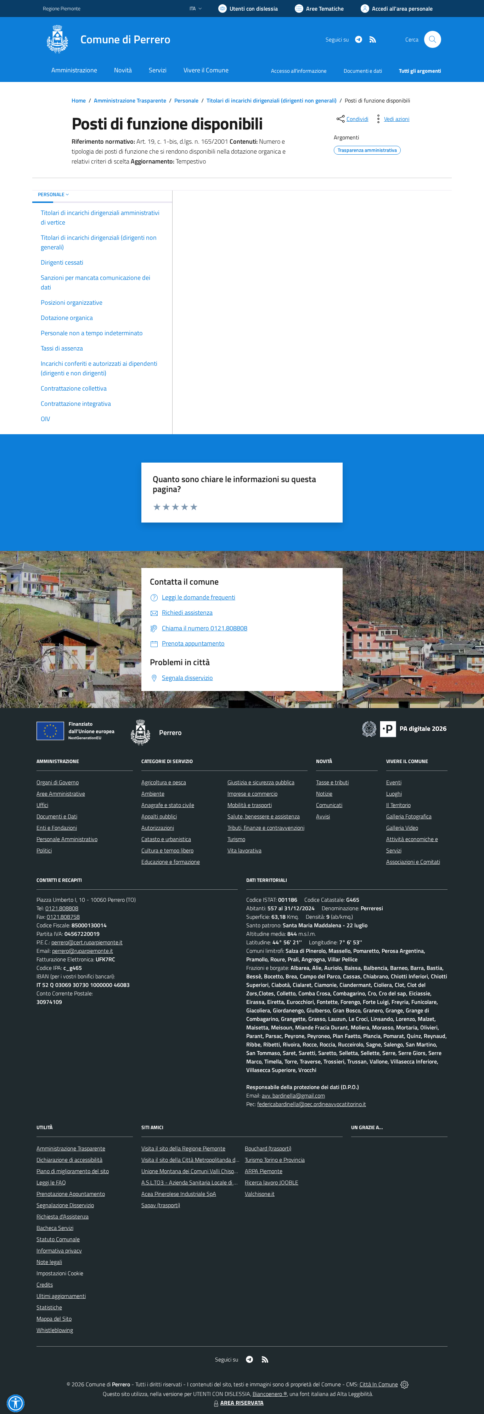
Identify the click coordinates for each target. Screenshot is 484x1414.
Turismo (236, 839)
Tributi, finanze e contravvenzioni (265, 827)
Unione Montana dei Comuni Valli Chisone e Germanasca (208, 1171)
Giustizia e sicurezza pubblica (260, 782)
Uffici (42, 805)
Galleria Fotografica (409, 816)
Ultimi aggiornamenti (61, 1296)
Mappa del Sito (54, 1318)
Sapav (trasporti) (160, 1205)
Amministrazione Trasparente (130, 100)
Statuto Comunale (58, 1239)
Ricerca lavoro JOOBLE (271, 1182)
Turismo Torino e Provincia (275, 1159)
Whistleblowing (54, 1330)
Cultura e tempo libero (167, 850)
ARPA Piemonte (263, 1171)
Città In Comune (379, 1384)
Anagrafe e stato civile (167, 805)
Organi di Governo (57, 782)
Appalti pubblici (159, 816)
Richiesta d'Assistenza (62, 1216)
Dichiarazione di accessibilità (69, 1159)
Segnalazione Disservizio (65, 1205)
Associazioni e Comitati (413, 861)
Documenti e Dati (56, 816)
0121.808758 (63, 916)
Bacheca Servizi (54, 1228)
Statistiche (49, 1307)
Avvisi (323, 816)
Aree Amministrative (60, 793)
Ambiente (152, 793)
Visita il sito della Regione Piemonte (183, 1148)
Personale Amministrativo (66, 839)
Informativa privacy (59, 1250)
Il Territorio (398, 805)
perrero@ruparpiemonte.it (82, 950)
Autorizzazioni (157, 827)
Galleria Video (402, 827)
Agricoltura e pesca (163, 782)
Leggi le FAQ (51, 1182)
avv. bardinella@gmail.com (293, 1095)
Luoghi (394, 793)
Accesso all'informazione (299, 71)
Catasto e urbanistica (166, 839)
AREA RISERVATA (242, 1402)
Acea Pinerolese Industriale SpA (178, 1193)
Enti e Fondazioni (56, 827)
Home (79, 100)
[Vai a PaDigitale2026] (404, 728)
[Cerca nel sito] (432, 39)
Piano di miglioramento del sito (72, 1171)
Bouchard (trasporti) (268, 1148)
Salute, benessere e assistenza (263, 816)
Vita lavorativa (244, 850)
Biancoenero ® (270, 1394)
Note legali (49, 1262)
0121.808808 (61, 908)
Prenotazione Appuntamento (70, 1193)
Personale (186, 100)
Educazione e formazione (170, 861)
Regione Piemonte (61, 8)
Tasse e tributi (332, 782)
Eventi (393, 782)
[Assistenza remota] (404, 1384)
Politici (44, 850)
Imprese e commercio (252, 793)
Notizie (324, 793)
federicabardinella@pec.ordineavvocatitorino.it (311, 1104)
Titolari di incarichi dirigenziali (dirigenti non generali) (272, 100)
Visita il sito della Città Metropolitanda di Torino (196, 1159)
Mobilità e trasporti (249, 805)
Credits (44, 1284)
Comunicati (329, 805)
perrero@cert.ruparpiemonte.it (87, 942)
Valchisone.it (260, 1193)
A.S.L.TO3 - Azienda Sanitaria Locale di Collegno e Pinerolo (210, 1182)
